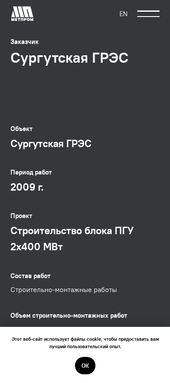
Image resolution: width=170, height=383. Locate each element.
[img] (22, 14)
